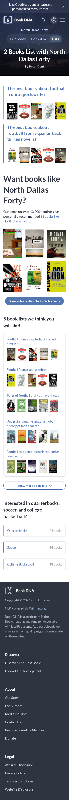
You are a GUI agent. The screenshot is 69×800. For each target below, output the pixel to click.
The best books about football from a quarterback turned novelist (34, 133)
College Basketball (20, 564)
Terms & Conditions (19, 781)
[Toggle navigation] (62, 20)
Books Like (39, 39)
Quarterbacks (17, 531)
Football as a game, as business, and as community (33, 454)
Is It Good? (18, 39)
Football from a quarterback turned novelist (31, 341)
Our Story (12, 698)
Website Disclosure (19, 789)
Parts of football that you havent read (33, 395)
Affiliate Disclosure (19, 765)
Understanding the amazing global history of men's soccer (30, 423)
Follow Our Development (23, 671)
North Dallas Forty (34, 30)
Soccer (12, 547)
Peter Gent (36, 66)
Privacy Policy (15, 773)
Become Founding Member (24, 730)
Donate (10, 738)
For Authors (13, 706)
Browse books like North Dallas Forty (34, 301)
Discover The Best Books (23, 663)
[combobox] (43, 20)
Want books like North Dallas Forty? (31, 189)
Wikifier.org (37, 608)
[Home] (18, 20)
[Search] (43, 20)
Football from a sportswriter (26, 370)
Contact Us (13, 722)
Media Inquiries (16, 714)
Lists (55, 39)
